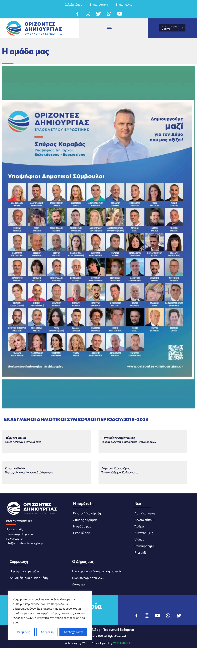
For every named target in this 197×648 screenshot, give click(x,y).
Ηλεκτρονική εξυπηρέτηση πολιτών (97, 571)
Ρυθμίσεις (23, 632)
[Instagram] (88, 13)
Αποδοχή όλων (73, 632)
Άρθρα (139, 526)
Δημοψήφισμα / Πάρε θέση (29, 577)
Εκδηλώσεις (81, 533)
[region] (50, 615)
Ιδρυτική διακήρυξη (87, 513)
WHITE (86, 643)
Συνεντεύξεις (143, 533)
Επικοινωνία (124, 4)
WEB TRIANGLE (123, 643)
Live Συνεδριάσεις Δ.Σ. (88, 577)
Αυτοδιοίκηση (144, 513)
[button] (109, 27)
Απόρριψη (47, 632)
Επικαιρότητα (99, 4)
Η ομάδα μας (82, 526)
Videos (139, 539)
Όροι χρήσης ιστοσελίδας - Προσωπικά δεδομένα (98, 629)
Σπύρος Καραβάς (85, 520)
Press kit (140, 552)
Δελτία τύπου (73, 4)
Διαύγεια (78, 584)
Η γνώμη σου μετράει (24, 571)
